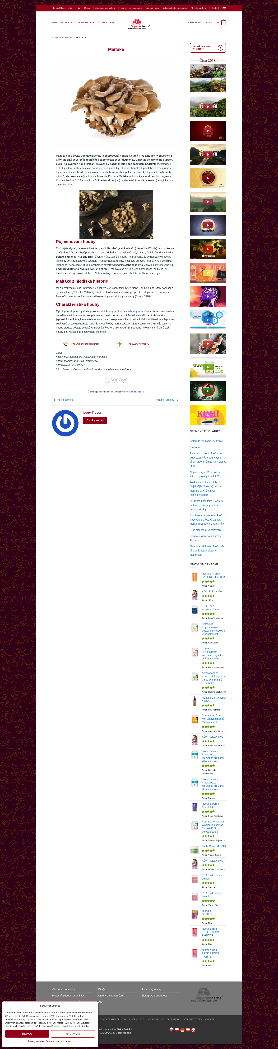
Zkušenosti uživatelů (105, 8)
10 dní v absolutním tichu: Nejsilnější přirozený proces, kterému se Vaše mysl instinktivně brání (206, 488)
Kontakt (215, 8)
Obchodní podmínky (63, 989)
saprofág (97, 168)
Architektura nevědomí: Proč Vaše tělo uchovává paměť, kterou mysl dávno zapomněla (207, 519)
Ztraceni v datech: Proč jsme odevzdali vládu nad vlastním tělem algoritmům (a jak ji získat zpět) (208, 459)
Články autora (95, 420)
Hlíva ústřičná (65, 400)
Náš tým (101, 989)
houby (133, 311)
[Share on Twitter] (113, 380)
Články (102, 22)
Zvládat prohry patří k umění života (206, 538)
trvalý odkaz (127, 392)
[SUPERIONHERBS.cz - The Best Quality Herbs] (139, 22)
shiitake (133, 273)
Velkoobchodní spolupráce (175, 8)
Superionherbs (62, 37)
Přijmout (27, 1033)
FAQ (112, 22)
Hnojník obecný (165, 400)
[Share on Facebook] (107, 380)
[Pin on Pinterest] (124, 380)
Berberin (195, 447)
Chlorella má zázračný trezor (206, 441)
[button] (216, 22)
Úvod (55, 22)
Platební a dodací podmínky (68, 995)
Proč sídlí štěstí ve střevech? (206, 530)
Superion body (152, 8)
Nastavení (73, 1033)
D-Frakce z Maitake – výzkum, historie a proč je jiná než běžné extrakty (207, 505)
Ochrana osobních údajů (58, 1041)
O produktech (85, 22)
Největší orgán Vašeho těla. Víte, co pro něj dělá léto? (205, 474)
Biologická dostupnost (154, 995)
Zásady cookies (36, 1041)
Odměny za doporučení (131, 8)
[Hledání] (79, 8)
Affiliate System (198, 8)
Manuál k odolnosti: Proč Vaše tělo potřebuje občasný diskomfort (207, 550)
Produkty (66, 22)
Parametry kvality (151, 989)
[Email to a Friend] (119, 380)
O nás (87, 8)
